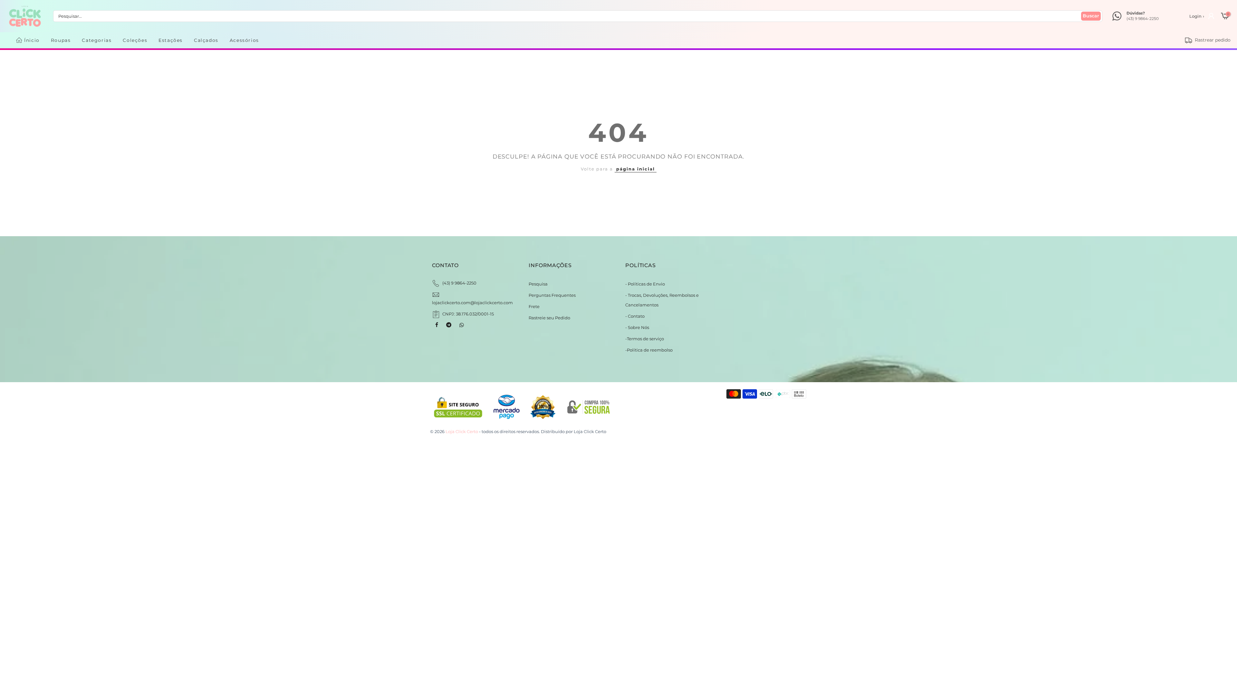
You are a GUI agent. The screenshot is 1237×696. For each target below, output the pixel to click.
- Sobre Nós (637, 327)
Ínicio (32, 40)
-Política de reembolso (649, 350)
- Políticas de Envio (645, 283)
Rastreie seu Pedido (549, 317)
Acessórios (244, 40)
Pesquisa (538, 283)
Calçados (206, 40)
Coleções (135, 40)
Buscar (1091, 16)
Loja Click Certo (590, 431)
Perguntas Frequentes (552, 295)
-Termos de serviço (644, 338)
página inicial (635, 168)
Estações (170, 40)
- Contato (635, 316)
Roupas (61, 40)
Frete (534, 306)
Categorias (96, 40)
